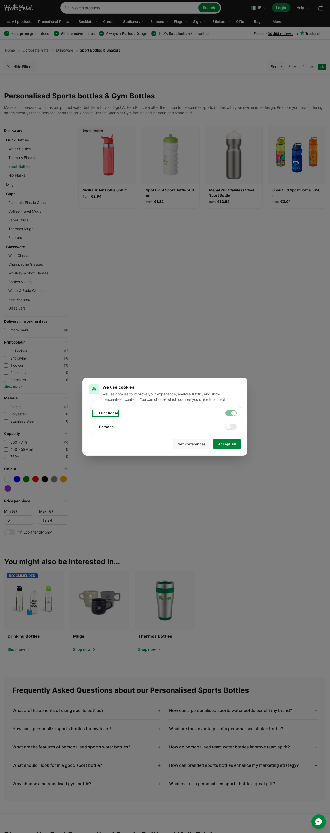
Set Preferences (192, 444)
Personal (107, 426)
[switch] (231, 413)
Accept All (227, 444)
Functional (108, 413)
